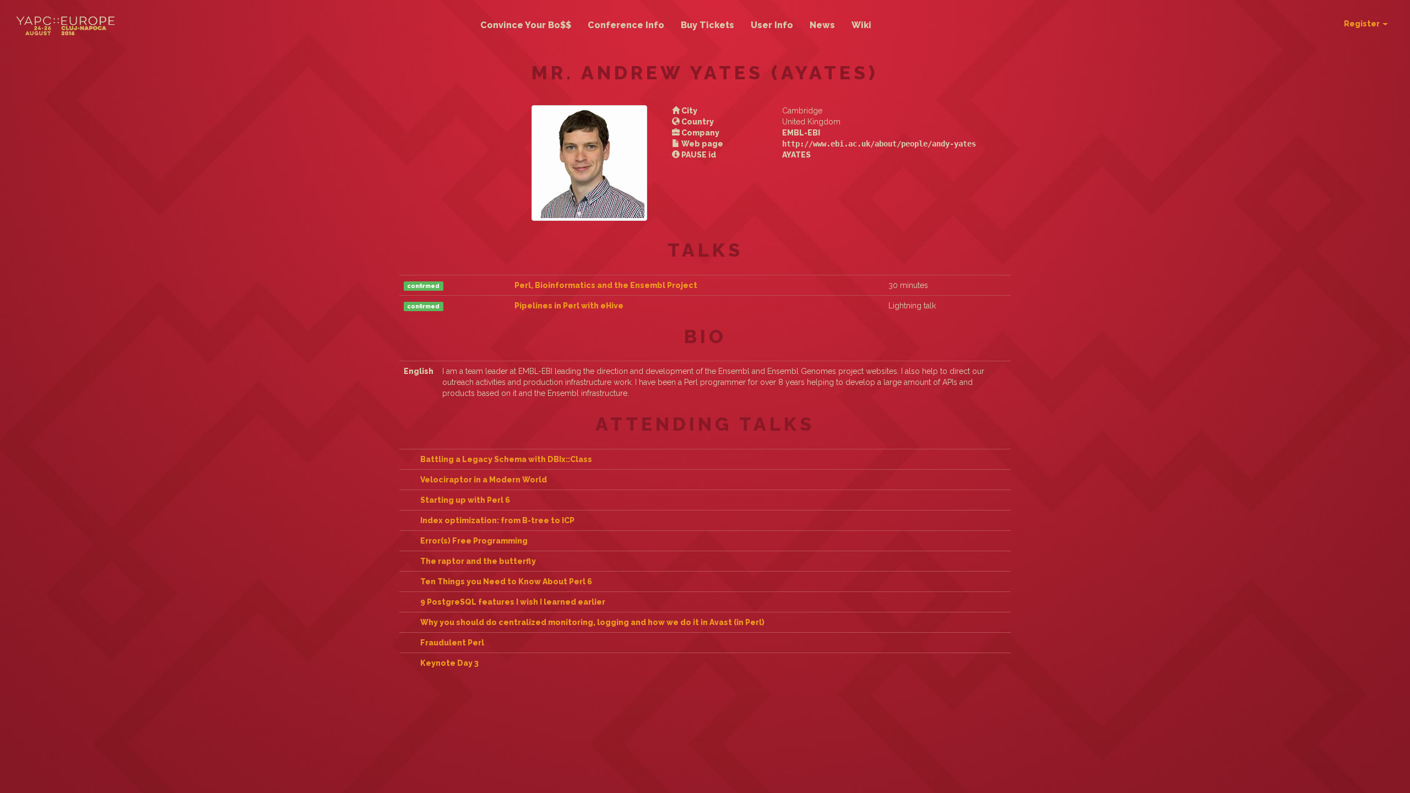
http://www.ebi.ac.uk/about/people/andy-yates (879, 143)
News (822, 25)
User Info (772, 25)
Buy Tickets (707, 25)
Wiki (861, 25)
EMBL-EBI (801, 132)
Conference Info (626, 25)
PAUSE (694, 154)
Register (1362, 23)
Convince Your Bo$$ (525, 25)
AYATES (796, 154)
